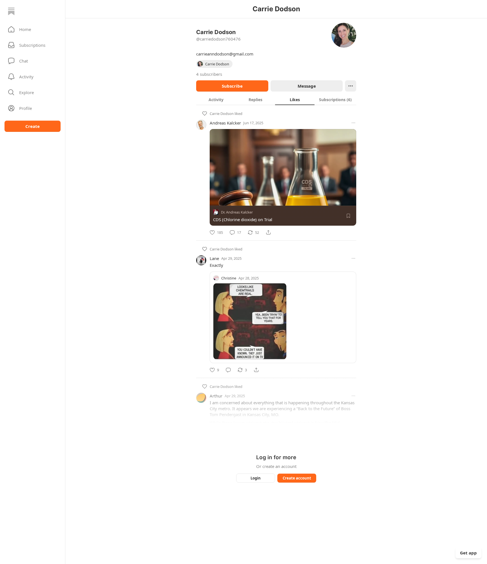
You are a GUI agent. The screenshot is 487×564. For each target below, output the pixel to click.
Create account (297, 478)
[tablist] (276, 99)
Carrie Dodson (222, 113)
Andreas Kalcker (225, 123)
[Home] (11, 11)
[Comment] (228, 369)
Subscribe (232, 86)
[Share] (268, 232)
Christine (228, 278)
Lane (214, 258)
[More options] (353, 122)
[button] (33, 29)
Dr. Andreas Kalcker (237, 212)
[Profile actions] (350, 86)
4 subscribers (209, 74)
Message (307, 86)
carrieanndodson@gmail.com (224, 54)
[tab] (216, 99)
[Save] (348, 215)
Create (32, 126)
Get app (468, 553)
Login (256, 478)
